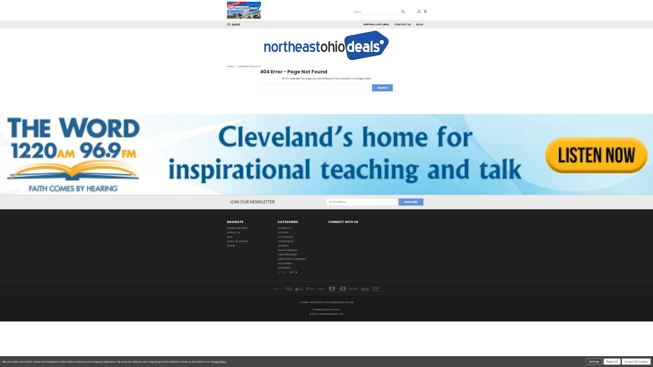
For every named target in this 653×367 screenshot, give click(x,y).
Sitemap (231, 245)
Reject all (612, 361)
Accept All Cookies (636, 361)
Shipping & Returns (376, 24)
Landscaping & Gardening (292, 259)
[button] (326, 45)
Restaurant (284, 267)
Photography (285, 263)
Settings (594, 361)
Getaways (283, 245)
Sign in (231, 241)
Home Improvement (288, 254)
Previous (644, 356)
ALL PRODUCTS (285, 228)
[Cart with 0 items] (425, 11)
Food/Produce (286, 241)
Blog (419, 24)
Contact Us (402, 24)
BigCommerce (332, 309)
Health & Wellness (287, 250)
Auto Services (285, 236)
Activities (283, 232)
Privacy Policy (218, 361)
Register (243, 241)
